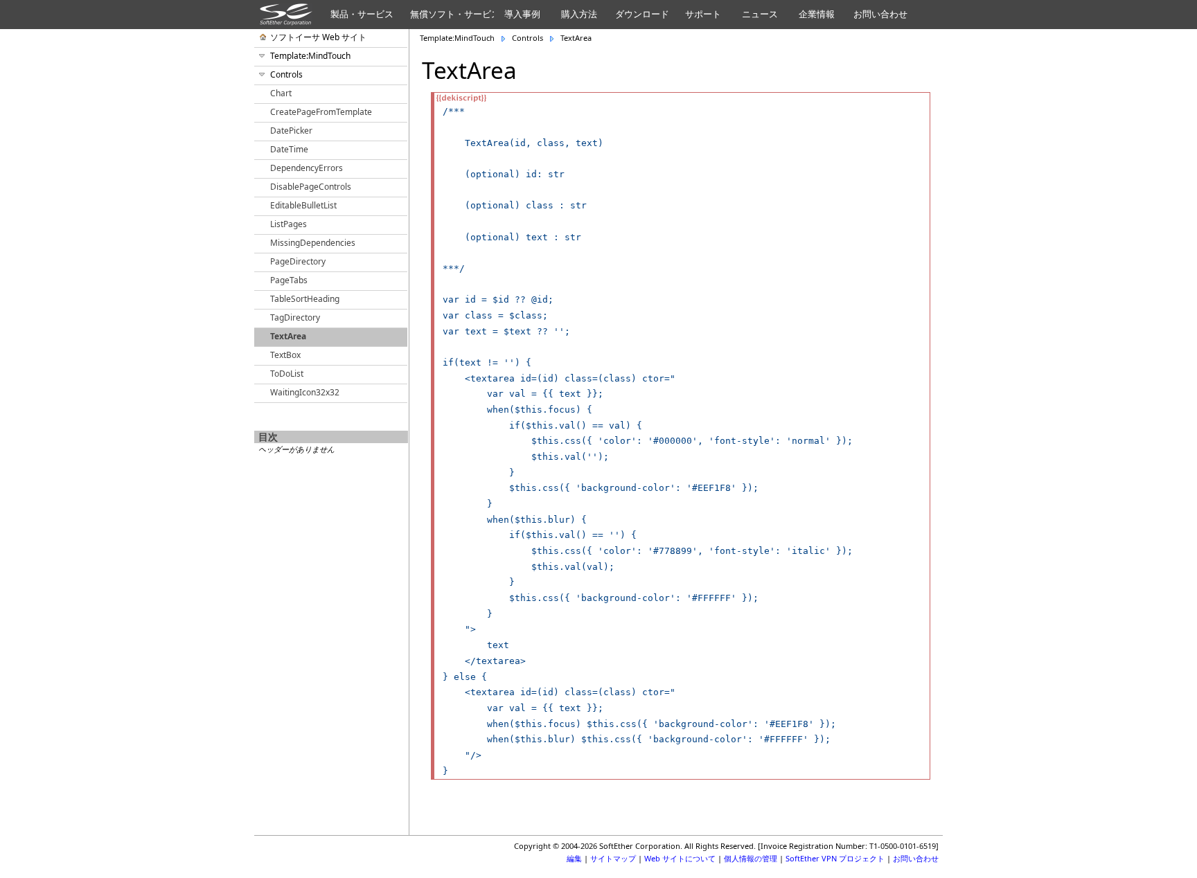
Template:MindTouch (457, 38)
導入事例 (522, 14)
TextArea (576, 38)
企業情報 (817, 14)
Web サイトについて (680, 858)
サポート (703, 14)
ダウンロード (642, 14)
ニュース (760, 14)
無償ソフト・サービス (452, 14)
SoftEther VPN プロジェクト (835, 858)
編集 (574, 858)
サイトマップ (613, 858)
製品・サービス (361, 14)
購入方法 (579, 14)
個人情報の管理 (750, 858)
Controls (527, 38)
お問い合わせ (880, 14)
